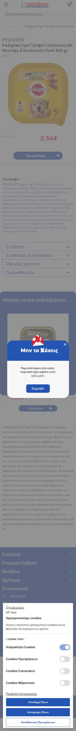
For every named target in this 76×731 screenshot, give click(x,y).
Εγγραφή (38, 388)
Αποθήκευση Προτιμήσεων (38, 722)
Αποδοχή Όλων (38, 702)
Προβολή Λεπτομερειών (21, 694)
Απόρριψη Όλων (38, 712)
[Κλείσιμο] (65, 344)
